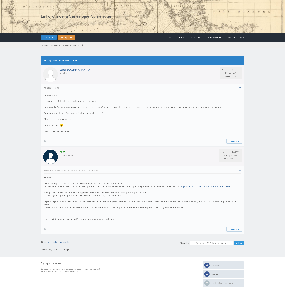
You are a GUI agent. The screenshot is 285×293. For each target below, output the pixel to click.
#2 (240, 170)
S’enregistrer (66, 37)
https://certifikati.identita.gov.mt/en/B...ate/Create (205, 186)
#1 (240, 88)
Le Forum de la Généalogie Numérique (76, 16)
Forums (182, 37)
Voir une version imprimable (56, 242)
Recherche (195, 37)
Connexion (48, 37)
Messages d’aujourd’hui (72, 45)
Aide (242, 37)
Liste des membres (213, 37)
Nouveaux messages (50, 45)
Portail (171, 37)
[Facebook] (207, 265)
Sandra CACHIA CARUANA (75, 69)
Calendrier (230, 37)
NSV (96, 170)
